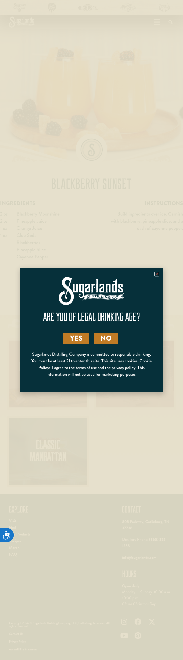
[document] (91, 330)
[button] (156, 274)
